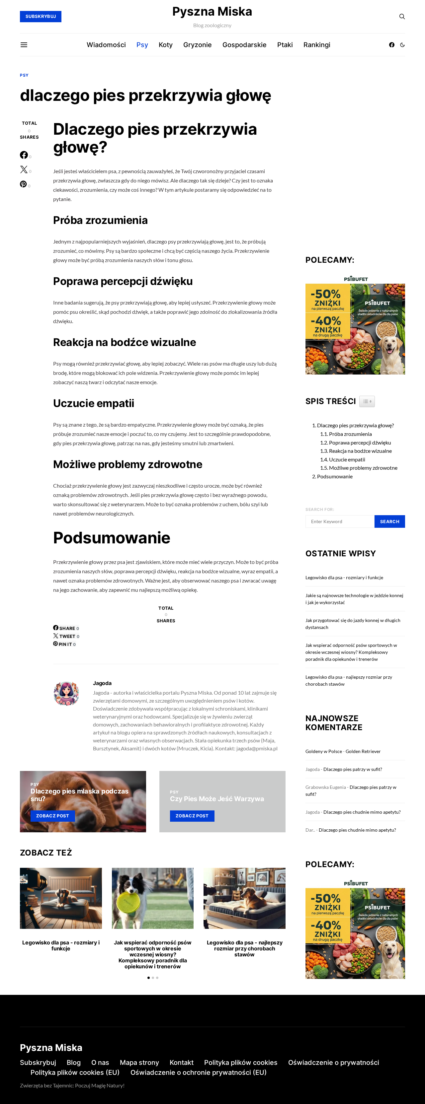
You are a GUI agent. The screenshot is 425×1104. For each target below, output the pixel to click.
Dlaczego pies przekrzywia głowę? (355, 425)
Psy (142, 45)
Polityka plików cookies (241, 1063)
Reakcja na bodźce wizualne (360, 451)
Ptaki (285, 45)
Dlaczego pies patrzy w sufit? (352, 769)
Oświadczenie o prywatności (333, 1063)
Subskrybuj (38, 1063)
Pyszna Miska (212, 11)
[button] (402, 44)
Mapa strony (139, 1063)
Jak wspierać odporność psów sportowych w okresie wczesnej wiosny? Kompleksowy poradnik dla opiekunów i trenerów (153, 954)
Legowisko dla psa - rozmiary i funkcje (60, 945)
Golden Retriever (363, 751)
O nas (100, 1063)
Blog (74, 1063)
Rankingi (316, 45)
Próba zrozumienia (350, 434)
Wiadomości (106, 45)
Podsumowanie (335, 476)
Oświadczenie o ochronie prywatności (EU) (198, 1072)
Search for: (320, 509)
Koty (166, 45)
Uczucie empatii (347, 459)
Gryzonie (197, 45)
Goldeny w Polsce (323, 751)
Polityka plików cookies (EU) (75, 1072)
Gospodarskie (244, 45)
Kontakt (182, 1063)
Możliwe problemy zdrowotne (363, 467)
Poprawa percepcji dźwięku (360, 442)
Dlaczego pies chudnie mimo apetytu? (362, 812)
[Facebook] (391, 44)
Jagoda (102, 683)
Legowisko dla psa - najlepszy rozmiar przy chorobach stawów (245, 948)
